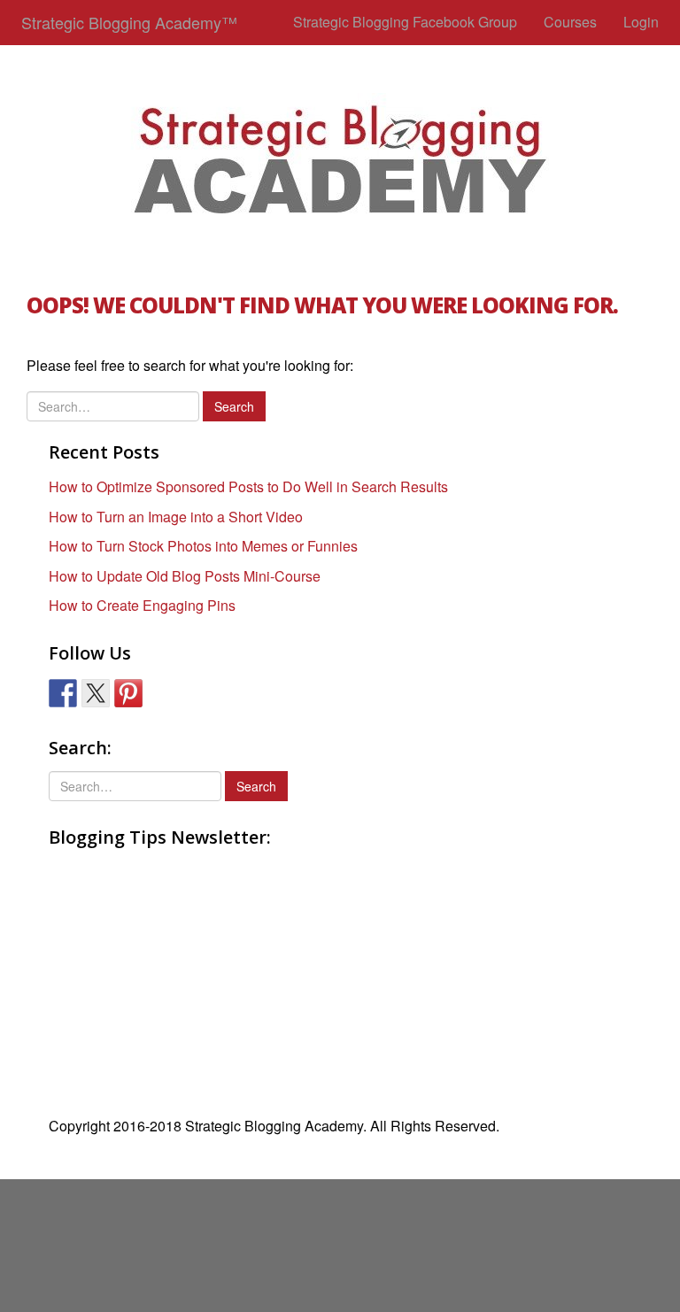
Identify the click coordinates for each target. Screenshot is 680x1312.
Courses (570, 22)
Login (641, 22)
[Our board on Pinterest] (128, 693)
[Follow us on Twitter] (95, 693)
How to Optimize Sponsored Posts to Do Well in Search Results (248, 486)
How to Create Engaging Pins (142, 605)
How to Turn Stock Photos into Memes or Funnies (203, 546)
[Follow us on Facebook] (63, 693)
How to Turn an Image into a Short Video (176, 516)
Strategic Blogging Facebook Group (405, 22)
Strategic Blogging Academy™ (129, 22)
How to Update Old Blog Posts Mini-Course (185, 576)
